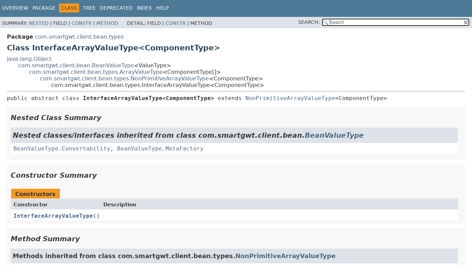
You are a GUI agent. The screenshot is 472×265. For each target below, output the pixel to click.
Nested (39, 23)
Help (162, 8)
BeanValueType (334, 135)
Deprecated (116, 8)
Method (107, 23)
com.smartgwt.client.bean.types (79, 36)
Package (43, 8)
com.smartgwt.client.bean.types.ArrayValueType (96, 72)
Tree (89, 8)
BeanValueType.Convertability (61, 148)
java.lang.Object (29, 59)
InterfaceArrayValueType (53, 216)
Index (144, 8)
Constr (82, 23)
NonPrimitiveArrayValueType (290, 98)
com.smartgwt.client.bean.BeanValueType (76, 65)
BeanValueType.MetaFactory (160, 148)
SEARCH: (309, 22)
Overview (15, 8)
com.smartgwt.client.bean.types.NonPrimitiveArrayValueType (124, 78)
